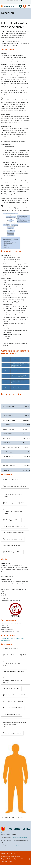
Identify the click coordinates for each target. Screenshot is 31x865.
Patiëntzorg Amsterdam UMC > (15, 0)
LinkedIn (14, 853)
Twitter (12, 853)
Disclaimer (4, 861)
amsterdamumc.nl (19, 845)
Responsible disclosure (23, 859)
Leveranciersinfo (5, 856)
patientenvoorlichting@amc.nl (20, 837)
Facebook (9, 853)
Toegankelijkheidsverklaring (8, 859)
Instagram (16, 853)
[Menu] (28, 6)
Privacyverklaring (15, 856)
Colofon (10, 861)
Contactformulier (5, 832)
